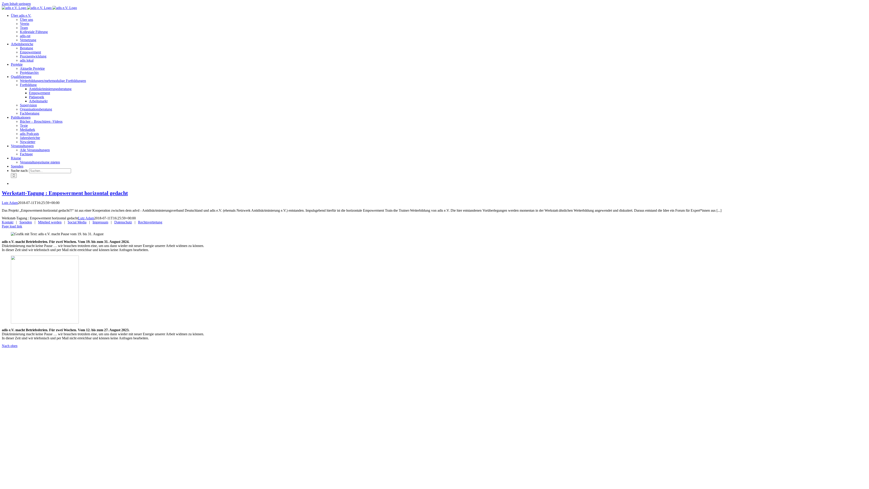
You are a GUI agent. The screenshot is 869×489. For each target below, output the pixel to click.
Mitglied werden (50, 222)
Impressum (100, 222)
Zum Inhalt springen (16, 4)
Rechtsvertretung (150, 222)
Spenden (25, 222)
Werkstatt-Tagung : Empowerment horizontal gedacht (65, 193)
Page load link (12, 226)
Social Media (77, 222)
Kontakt (7, 222)
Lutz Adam (10, 203)
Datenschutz (123, 222)
